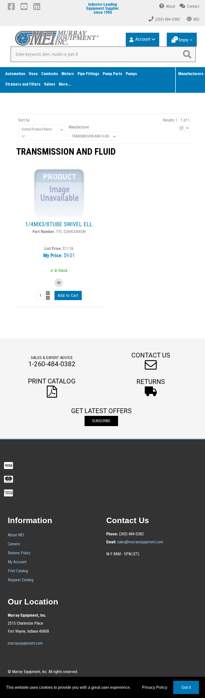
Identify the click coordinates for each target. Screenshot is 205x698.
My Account (17, 562)
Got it (186, 687)
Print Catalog (18, 571)
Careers (14, 544)
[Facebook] (12, 6)
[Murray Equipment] (55, 40)
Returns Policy (19, 553)
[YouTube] (25, 6)
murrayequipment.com (25, 643)
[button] (98, 200)
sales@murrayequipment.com (140, 542)
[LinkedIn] (38, 6)
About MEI (16, 535)
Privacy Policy (154, 687)
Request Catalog (21, 580)
